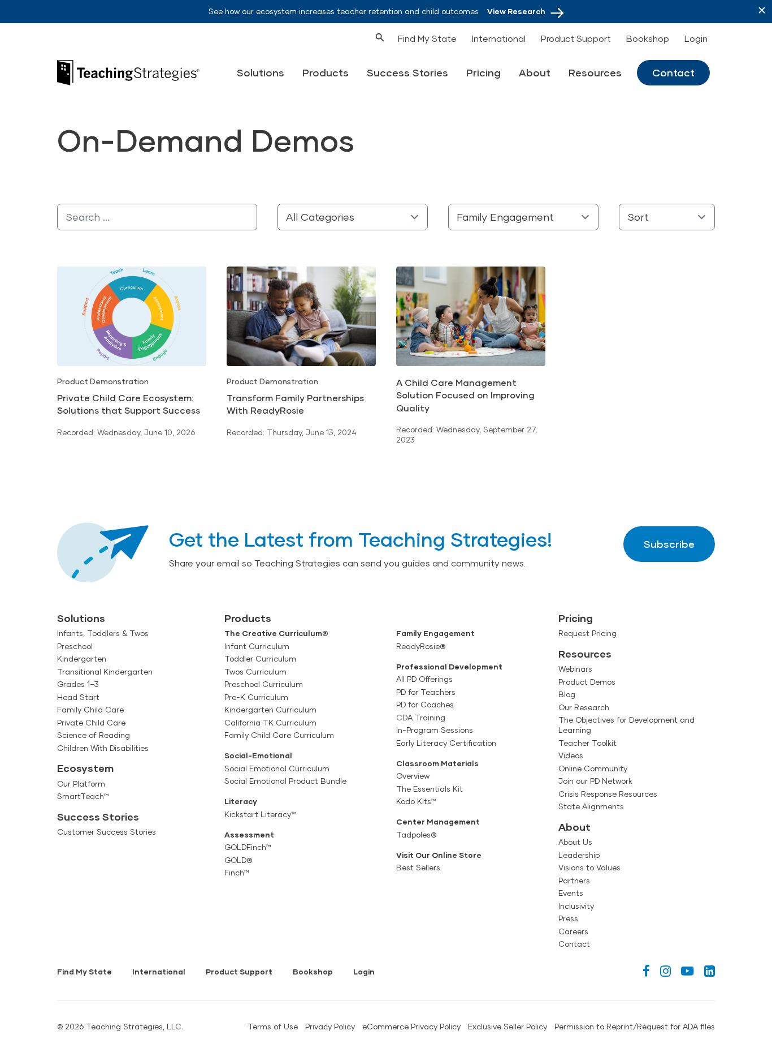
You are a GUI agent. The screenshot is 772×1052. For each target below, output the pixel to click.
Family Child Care (90, 709)
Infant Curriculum (256, 646)
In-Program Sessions (434, 730)
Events (570, 893)
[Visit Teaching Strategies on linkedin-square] (709, 970)
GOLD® (238, 860)
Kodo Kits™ (416, 801)
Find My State (427, 38)
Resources (595, 72)
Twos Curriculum (255, 671)
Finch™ (236, 872)
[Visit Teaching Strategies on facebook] (646, 970)
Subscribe (669, 544)
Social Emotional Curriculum (276, 768)
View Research (516, 11)
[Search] (359, 36)
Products (325, 72)
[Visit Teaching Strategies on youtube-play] (687, 970)
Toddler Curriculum (260, 658)
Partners (574, 880)
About (534, 72)
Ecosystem (85, 768)
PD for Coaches (425, 704)
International (499, 38)
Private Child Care (91, 722)
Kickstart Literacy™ (260, 814)
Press (568, 918)
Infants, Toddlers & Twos (103, 633)
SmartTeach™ (83, 796)
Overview (413, 775)
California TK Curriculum (270, 722)
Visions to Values (589, 867)
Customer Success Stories (106, 831)
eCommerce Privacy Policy (411, 1026)
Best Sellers (418, 867)
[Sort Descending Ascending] (667, 217)
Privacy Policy (330, 1026)
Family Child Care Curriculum (279, 735)
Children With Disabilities (103, 748)
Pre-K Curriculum (256, 697)
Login (696, 38)
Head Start (78, 697)
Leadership (579, 855)
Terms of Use (273, 1026)
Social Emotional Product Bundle (285, 780)
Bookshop (647, 38)
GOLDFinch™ (247, 847)
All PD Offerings (424, 679)
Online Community (592, 768)
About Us (575, 842)
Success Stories (407, 72)
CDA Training (420, 717)
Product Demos (586, 681)
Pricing (483, 72)
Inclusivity (576, 906)
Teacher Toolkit (587, 743)
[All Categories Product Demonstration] (352, 217)
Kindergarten (81, 658)
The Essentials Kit (429, 788)
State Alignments (591, 806)
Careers (573, 931)
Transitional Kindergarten (105, 671)
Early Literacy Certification (446, 743)
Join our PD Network (595, 780)
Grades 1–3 (78, 684)
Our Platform (81, 783)
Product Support (576, 38)
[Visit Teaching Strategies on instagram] (665, 970)
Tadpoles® (416, 834)
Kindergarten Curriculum (270, 709)
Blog (566, 694)
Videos (570, 755)
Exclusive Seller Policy (507, 1026)
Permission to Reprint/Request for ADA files (634, 1026)
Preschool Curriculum (263, 684)
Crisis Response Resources (607, 793)
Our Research (583, 707)
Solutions (260, 72)
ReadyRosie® (420, 646)
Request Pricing (587, 633)
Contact (673, 72)
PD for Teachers (426, 692)
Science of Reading (93, 735)
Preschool (75, 646)
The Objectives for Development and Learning (626, 725)
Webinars (575, 668)
